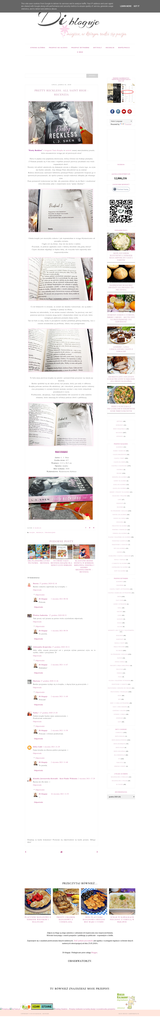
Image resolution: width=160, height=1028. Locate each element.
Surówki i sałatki (119, 710)
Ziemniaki (119, 718)
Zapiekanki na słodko (120, 567)
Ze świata (119, 784)
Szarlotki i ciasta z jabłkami (120, 556)
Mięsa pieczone (119, 646)
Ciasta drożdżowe (119, 454)
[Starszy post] (97, 852)
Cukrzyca (119, 732)
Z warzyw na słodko (119, 563)
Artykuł (120, 421)
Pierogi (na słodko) (120, 533)
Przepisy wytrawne (80, 47)
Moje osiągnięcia (119, 428)
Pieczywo (119, 669)
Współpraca (124, 47)
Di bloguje (43, 599)
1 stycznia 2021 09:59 (59, 630)
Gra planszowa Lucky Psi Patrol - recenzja (39, 562)
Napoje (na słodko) (120, 514)
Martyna (36, 681)
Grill (120, 607)
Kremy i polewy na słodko (120, 492)
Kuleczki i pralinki (119, 495)
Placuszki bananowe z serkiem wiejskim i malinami (38, 919)
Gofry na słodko (120, 480)
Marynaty (120, 639)
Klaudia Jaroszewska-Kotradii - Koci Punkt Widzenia (55, 778)
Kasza (119, 622)
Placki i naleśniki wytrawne (119, 680)
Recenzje (110, 47)
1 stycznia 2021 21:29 (51, 747)
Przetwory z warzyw (119, 684)
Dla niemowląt (119, 755)
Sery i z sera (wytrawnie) (119, 703)
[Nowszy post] (25, 852)
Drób (119, 596)
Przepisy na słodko (58, 47)
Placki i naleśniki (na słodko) (119, 537)
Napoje (119, 658)
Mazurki (120, 507)
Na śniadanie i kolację (119, 510)
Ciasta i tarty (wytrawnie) (120, 589)
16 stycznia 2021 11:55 (60, 794)
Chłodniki (120, 585)
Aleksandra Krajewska (42, 647)
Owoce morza (120, 661)
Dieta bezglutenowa (119, 740)
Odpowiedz (37, 590)
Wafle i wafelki (120, 559)
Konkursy (119, 425)
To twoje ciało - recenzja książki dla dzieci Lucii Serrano (61, 563)
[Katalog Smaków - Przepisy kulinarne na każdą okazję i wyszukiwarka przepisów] (84, 1009)
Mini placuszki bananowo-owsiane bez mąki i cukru (94, 919)
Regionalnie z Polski (119, 780)
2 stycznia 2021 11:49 (59, 696)
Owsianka (120, 522)
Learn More (125, 6)
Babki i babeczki (119, 450)
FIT (119, 758)
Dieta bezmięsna (120, 743)
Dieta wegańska (119, 751)
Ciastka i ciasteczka (119, 465)
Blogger (94, 953)
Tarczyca (120, 762)
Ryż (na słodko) (119, 548)
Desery (119, 473)
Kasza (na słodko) (119, 488)
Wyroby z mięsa (120, 714)
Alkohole (119, 447)
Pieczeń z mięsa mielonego (120, 665)
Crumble (120, 469)
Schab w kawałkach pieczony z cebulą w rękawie (122, 919)
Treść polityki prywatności (83, 941)
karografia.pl (134, 1013)
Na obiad (119, 650)
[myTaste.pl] (15, 1009)
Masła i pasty (120, 643)
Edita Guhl (37, 746)
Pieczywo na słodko (119, 525)
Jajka (120, 615)
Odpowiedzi (40, 595)
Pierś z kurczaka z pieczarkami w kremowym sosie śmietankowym (121, 408)
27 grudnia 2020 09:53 (58, 615)
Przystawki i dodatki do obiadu (119, 688)
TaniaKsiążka (50, 532)
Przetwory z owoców (120, 544)
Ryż (119, 699)
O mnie (80, 52)
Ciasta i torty (119, 458)
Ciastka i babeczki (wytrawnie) (119, 592)
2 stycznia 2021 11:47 (59, 664)
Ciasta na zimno (119, 462)
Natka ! (36, 712)
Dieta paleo (120, 747)
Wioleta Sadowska (40, 615)
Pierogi (119, 673)
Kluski (119, 626)
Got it (136, 6)
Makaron (119, 635)
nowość (68, 150)
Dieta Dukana (120, 736)
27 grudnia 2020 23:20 (49, 713)
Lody (119, 499)
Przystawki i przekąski (119, 691)
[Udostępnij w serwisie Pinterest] (94, 528)
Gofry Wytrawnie (120, 604)
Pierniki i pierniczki (119, 529)
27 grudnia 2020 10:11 (61, 647)
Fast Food (119, 600)
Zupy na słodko (120, 571)
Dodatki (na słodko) (119, 477)
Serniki (119, 552)
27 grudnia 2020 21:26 (49, 681)
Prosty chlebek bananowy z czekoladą (66, 919)
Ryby (119, 695)
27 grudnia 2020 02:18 (48, 583)
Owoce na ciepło (119, 518)
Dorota (36, 583)
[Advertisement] (67, 60)
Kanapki (120, 619)
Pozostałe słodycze (119, 541)
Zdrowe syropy (120, 766)
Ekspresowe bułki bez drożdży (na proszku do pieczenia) (121, 287)
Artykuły (97, 47)
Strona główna (37, 47)
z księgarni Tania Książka (45, 150)
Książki (32, 532)
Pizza (120, 676)
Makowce (120, 503)
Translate (128, 124)
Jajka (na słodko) (119, 484)
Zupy (119, 721)
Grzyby (119, 611)
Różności (120, 436)
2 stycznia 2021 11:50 (59, 730)
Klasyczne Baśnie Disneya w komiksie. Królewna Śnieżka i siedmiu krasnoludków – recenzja (84, 566)
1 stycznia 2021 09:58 (59, 599)
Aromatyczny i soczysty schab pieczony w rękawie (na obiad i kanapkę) (121, 379)
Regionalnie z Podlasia (119, 777)
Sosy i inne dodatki (120, 706)
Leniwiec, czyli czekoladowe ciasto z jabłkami (121, 349)
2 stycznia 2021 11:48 (59, 762)
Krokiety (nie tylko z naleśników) (121, 630)
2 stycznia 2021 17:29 (86, 778)
